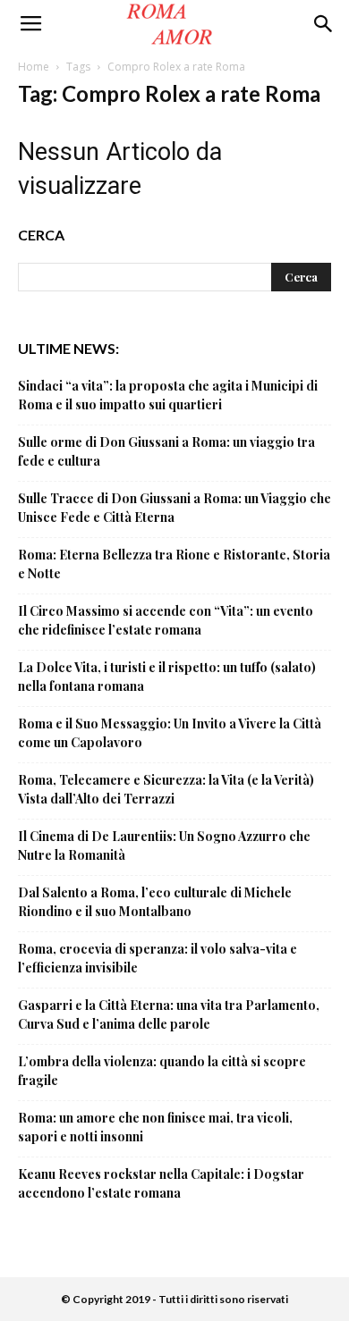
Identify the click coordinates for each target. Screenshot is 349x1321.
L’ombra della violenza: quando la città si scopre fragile (162, 1071)
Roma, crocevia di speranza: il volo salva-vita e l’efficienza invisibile (157, 958)
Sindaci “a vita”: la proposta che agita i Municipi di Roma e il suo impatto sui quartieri (168, 395)
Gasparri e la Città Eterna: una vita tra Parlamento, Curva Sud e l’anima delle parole (168, 1014)
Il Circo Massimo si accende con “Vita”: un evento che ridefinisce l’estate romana (165, 620)
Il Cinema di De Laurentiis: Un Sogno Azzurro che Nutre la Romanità (164, 845)
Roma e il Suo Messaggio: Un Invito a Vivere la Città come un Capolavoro (169, 733)
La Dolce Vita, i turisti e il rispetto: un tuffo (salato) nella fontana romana (167, 676)
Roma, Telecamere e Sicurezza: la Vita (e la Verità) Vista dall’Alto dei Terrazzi (166, 789)
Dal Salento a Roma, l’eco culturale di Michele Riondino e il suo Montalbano (155, 902)
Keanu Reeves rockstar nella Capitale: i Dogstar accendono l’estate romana (161, 1183)
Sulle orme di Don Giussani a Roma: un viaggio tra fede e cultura (166, 451)
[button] (324, 24)
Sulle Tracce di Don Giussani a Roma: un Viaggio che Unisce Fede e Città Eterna (174, 508)
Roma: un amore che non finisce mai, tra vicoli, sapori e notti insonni (155, 1127)
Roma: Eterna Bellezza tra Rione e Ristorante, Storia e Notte (174, 564)
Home (33, 66)
